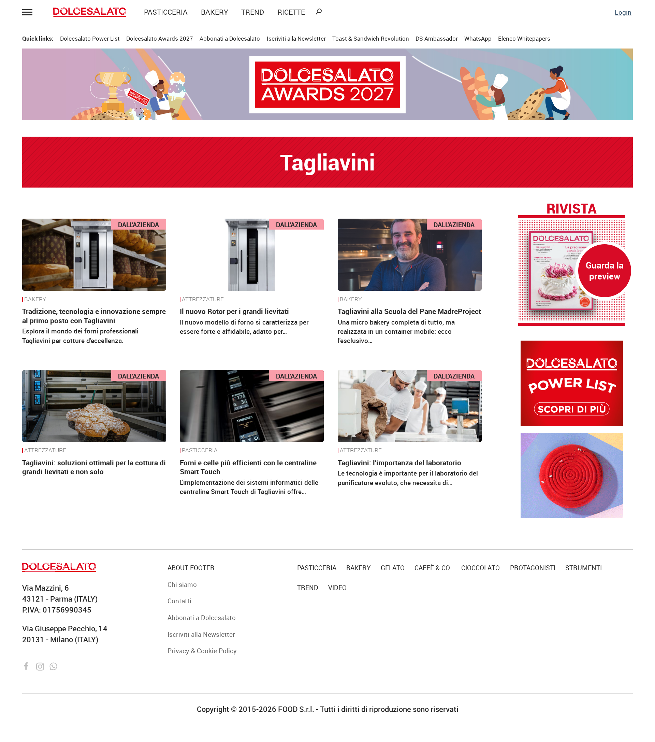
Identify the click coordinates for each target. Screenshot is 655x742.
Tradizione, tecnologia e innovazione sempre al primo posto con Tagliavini (94, 315)
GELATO (393, 567)
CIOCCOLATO (480, 567)
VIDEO (337, 587)
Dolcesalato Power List (90, 38)
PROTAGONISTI (532, 567)
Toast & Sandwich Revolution (370, 38)
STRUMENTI (583, 567)
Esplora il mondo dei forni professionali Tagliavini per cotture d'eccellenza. (80, 335)
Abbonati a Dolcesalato (230, 38)
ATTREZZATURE (203, 299)
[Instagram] (41, 665)
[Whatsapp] (53, 665)
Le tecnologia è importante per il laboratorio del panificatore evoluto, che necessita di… (408, 477)
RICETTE (291, 12)
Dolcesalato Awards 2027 (159, 38)
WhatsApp (478, 38)
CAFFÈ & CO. (432, 567)
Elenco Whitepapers (524, 38)
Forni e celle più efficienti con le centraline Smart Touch (248, 467)
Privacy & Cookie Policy (202, 650)
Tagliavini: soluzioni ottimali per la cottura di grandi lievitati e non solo (94, 467)
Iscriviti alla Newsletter (296, 38)
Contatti (179, 600)
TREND (252, 12)
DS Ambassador (437, 38)
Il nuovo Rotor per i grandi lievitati (234, 311)
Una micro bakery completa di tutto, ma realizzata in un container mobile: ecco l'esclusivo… (396, 331)
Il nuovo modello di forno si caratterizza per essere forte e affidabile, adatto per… (244, 326)
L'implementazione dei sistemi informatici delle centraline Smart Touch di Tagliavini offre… (249, 487)
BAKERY (214, 12)
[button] (28, 11)
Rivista (571, 208)
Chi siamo (182, 584)
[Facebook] (27, 665)
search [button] (319, 12)
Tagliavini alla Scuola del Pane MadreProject (409, 311)
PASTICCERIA (166, 12)
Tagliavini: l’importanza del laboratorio (399, 462)
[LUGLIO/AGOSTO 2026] (571, 270)
